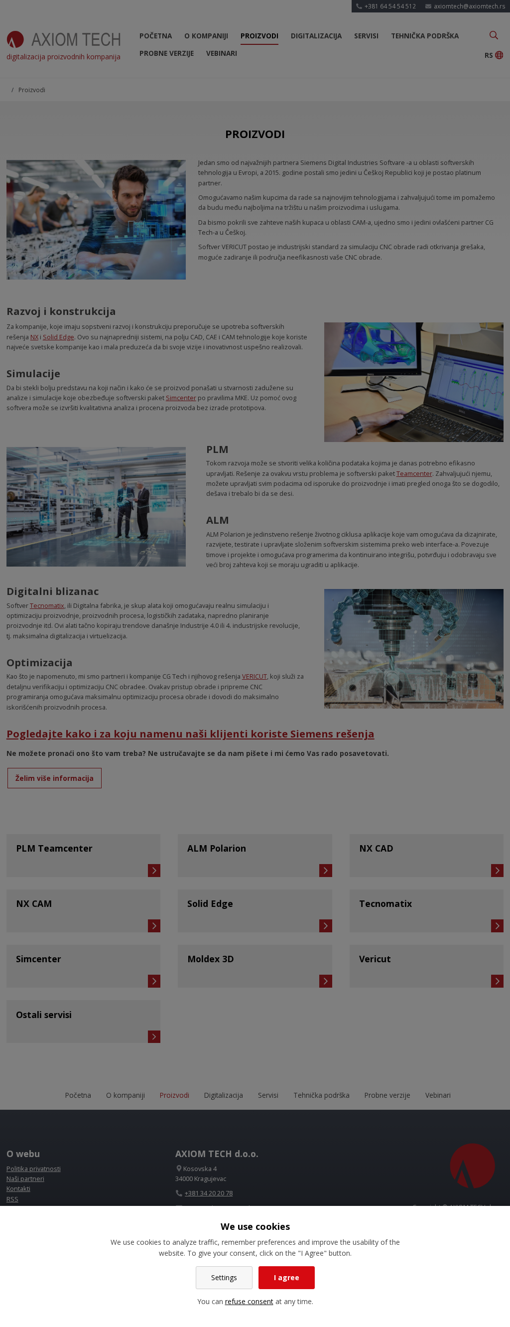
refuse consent (249, 1301)
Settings (224, 1277)
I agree (286, 1277)
